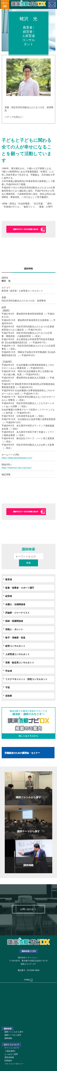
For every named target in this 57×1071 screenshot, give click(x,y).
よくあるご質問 (11, 1054)
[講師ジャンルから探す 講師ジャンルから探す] (28, 788)
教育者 (8, 579)
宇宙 (7, 687)
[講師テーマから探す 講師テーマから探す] (28, 822)
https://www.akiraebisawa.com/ (17, 457)
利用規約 (8, 1060)
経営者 (8, 595)
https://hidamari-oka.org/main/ (17, 467)
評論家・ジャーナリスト (17, 612)
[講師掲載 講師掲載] (28, 856)
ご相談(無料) (9, 1050)
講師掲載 (8, 1038)
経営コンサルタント (15, 645)
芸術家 (8, 695)
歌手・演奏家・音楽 (15, 637)
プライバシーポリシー (13, 1063)
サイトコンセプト (12, 1047)
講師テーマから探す (13, 1034)
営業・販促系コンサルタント (19, 662)
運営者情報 (9, 1057)
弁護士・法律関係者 (15, 604)
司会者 (8, 670)
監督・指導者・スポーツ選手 (19, 587)
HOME (27, 979)
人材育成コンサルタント (17, 654)
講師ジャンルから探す (13, 1031)
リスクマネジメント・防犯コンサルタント (26, 679)
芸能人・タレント (14, 629)
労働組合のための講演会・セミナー (22, 752)
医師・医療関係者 (14, 620)
